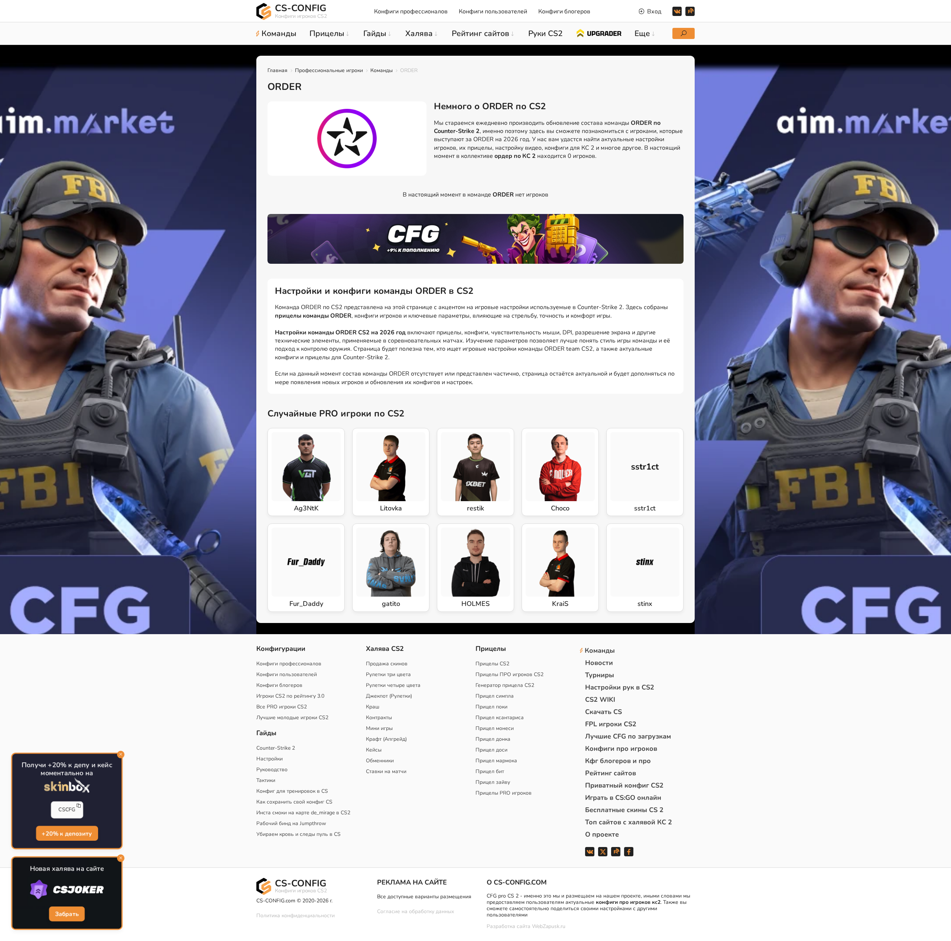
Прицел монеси (495, 728)
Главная (277, 70)
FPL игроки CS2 (610, 724)
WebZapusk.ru (548, 927)
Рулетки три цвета (388, 674)
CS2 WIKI (600, 699)
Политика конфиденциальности (295, 915)
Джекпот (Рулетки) (389, 696)
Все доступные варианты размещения (424, 896)
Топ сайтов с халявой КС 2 (628, 822)
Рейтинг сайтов (610, 773)
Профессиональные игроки (329, 70)
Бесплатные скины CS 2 (624, 809)
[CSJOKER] (67, 889)
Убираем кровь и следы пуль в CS (298, 834)
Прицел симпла (495, 696)
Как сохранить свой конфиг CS (294, 801)
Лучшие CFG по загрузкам (628, 736)
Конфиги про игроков (621, 748)
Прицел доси (491, 749)
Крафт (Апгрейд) (386, 739)
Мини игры (379, 728)
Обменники (380, 760)
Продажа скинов (387, 663)
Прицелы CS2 (492, 663)
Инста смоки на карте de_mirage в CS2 (303, 812)
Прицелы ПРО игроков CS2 (509, 674)
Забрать (67, 914)
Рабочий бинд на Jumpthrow (291, 823)
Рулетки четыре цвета (393, 685)
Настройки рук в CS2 (619, 687)
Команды (381, 70)
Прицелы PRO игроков (504, 792)
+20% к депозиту (67, 833)
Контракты (379, 717)
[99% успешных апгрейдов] (598, 32)
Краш (372, 706)
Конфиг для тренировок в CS (292, 791)
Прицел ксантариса (500, 717)
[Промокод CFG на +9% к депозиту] (475, 239)
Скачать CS (603, 711)
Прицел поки (491, 706)
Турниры (599, 675)
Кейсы (374, 749)
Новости (599, 662)
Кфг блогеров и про (618, 760)
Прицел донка (493, 739)
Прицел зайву (493, 782)
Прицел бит (490, 771)
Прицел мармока (496, 760)
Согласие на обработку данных (415, 911)
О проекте (602, 834)
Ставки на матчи (386, 771)
